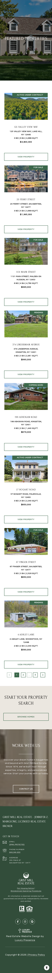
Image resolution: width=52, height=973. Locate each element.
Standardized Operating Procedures (26, 891)
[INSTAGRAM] (25, 921)
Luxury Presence (25, 940)
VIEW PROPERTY (26, 157)
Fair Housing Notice (25, 888)
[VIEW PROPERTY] (26, 154)
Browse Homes (26, 717)
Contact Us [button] (26, 789)
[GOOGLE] (32, 921)
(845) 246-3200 (14, 852)
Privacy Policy (36, 955)
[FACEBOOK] (18, 921)
